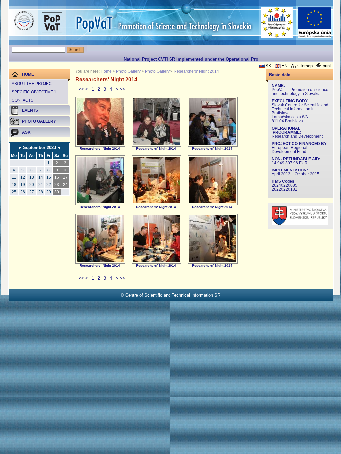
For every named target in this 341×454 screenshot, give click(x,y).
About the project (33, 84)
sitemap (305, 65)
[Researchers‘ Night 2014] (100, 143)
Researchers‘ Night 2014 (196, 71)
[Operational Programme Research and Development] (277, 22)
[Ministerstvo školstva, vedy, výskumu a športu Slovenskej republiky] (300, 223)
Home (106, 71)
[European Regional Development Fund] (314, 22)
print (327, 65)
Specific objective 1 (34, 92)
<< (81, 89)
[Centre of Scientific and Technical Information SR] (24, 21)
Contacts (22, 100)
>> (122, 89)
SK (268, 65)
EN (284, 65)
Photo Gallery (128, 71)
